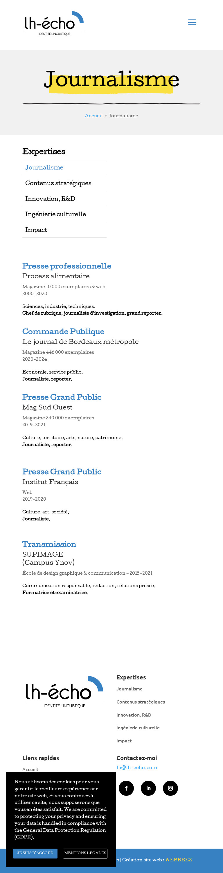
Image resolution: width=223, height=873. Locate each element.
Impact (36, 231)
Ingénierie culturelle (55, 215)
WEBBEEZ (178, 860)
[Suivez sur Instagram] (170, 788)
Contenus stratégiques (58, 184)
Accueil (30, 769)
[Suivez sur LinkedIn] (148, 788)
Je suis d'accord (35, 853)
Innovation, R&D (50, 200)
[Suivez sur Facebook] (126, 788)
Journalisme (44, 168)
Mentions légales (85, 853)
